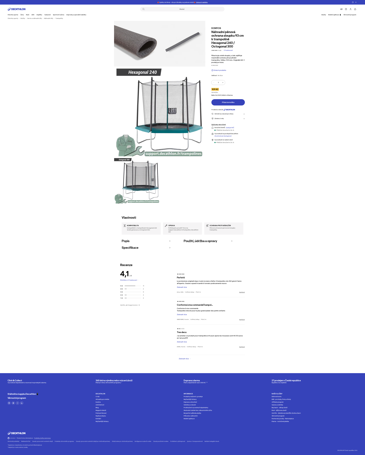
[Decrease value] (213, 82)
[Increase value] (223, 82)
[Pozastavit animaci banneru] (352, 2)
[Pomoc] (346, 9)
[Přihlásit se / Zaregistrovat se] (350, 9)
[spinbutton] (218, 82)
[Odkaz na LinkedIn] (21, 403)
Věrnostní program (349, 15)
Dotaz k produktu (220, 70)
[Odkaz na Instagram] (17, 403)
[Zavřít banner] (355, 2)
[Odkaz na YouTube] (13, 403)
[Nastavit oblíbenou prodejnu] (341, 9)
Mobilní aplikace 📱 (334, 15)
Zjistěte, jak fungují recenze (129, 305)
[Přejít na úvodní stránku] (16, 9)
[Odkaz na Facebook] (9, 403)
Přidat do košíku (228, 102)
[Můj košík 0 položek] (355, 9)
